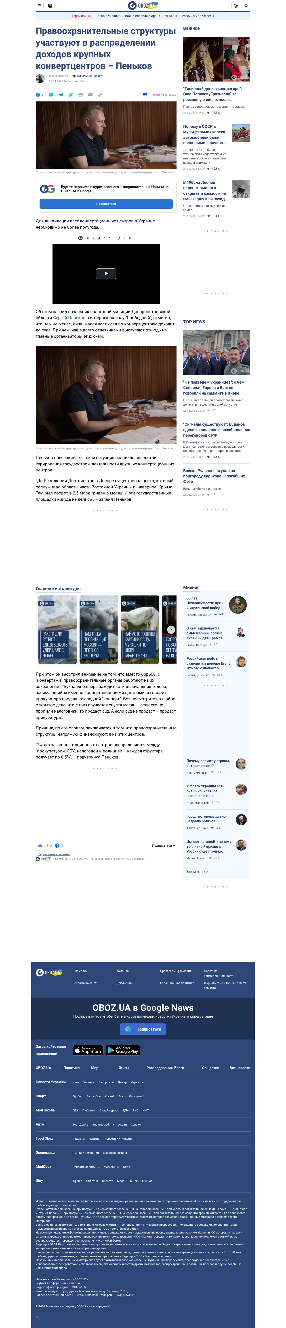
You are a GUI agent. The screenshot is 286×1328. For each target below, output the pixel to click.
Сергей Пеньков (69, 317)
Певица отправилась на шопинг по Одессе (214, 106)
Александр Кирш (197, 828)
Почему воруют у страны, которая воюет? (208, 763)
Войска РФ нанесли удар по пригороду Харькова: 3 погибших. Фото (214, 476)
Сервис (136, 1124)
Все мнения (196, 872)
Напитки (95, 1138)
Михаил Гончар (196, 858)
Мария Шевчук (58, 75)
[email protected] (87, 1295)
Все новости (240, 1068)
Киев (76, 1082)
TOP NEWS (194, 321)
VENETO (171, 16)
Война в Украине (108, 16)
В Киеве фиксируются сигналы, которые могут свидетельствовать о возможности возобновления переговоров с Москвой (213, 447)
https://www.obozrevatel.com (183, 1201)
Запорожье (106, 1082)
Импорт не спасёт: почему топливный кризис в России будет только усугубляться (209, 847)
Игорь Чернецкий (198, 802)
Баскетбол (93, 1096)
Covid (126, 1167)
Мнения (191, 587)
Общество (210, 1068)
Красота (107, 1181)
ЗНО (136, 1110)
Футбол (77, 1096)
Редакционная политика (54, 854)
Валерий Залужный (199, 615)
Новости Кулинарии (118, 1138)
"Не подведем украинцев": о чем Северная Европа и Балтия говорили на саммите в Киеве (214, 387)
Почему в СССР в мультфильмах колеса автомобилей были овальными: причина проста (204, 135)
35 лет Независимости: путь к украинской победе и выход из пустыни (205, 603)
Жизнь (124, 1068)
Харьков (89, 1082)
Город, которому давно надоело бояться (206, 818)
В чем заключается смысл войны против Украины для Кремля (205, 633)
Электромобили (103, 1124)
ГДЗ (75, 1110)
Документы (124, 983)
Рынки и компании (86, 1152)
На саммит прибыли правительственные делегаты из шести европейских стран (213, 402)
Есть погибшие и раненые (202, 488)
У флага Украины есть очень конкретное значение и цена (205, 791)
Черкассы (137, 1082)
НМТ (146, 1110)
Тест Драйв (80, 1124)
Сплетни (92, 1181)
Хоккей (110, 1096)
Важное (191, 28)
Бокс (122, 1096)
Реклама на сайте (85, 983)
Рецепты (79, 1138)
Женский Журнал (140, 1181)
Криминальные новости (87, 75)
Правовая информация (175, 971)
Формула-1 (136, 1096)
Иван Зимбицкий (197, 772)
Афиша (77, 1181)
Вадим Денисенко (198, 675)
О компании (81, 971)
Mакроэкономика (115, 1152)
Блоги (179, 1068)
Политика (71, 1068)
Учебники (88, 1110)
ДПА (126, 1110)
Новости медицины (86, 1167)
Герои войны (81, 16)
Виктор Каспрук (197, 645)
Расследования (160, 1068)
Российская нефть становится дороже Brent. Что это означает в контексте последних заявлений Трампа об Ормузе (209, 663)
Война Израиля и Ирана (142, 16)
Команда (122, 971)
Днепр (122, 1082)
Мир (94, 1068)
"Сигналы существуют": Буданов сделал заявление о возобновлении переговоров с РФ (216, 430)
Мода (120, 1181)
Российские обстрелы (198, 16)
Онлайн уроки (109, 1110)
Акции (122, 1124)
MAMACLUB (111, 1167)
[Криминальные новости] (43, 860)
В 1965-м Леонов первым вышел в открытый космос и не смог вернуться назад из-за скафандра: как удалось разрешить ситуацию (204, 191)
